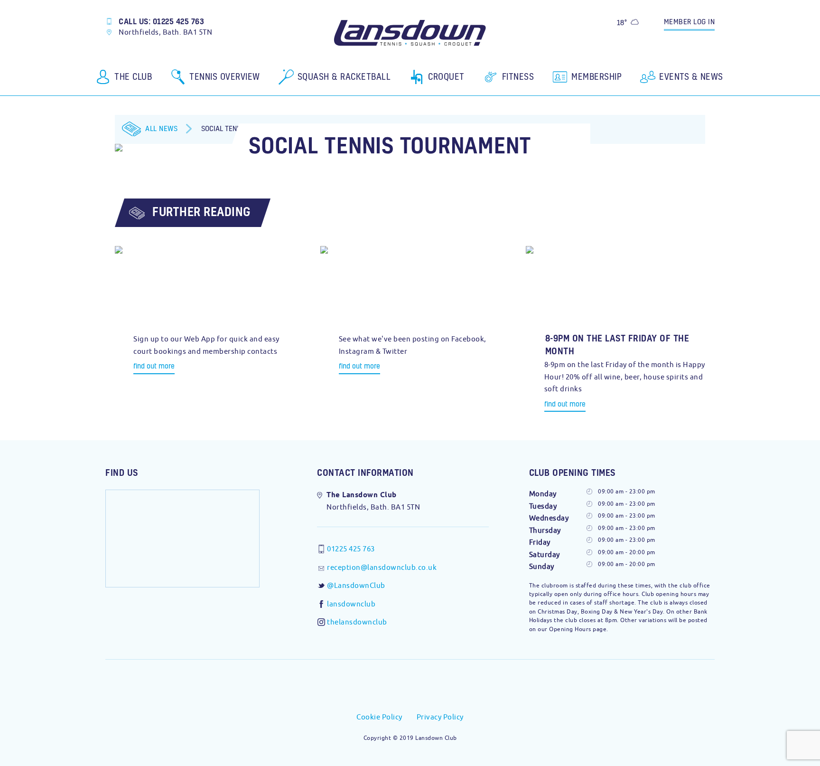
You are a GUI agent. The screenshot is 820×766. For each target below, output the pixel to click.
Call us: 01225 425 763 (161, 21)
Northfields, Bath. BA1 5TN (165, 32)
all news (161, 128)
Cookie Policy (379, 717)
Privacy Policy (440, 717)
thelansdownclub (357, 622)
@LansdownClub (356, 585)
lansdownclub (351, 604)
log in (689, 21)
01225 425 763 (351, 549)
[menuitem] (124, 80)
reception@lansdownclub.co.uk (382, 567)
